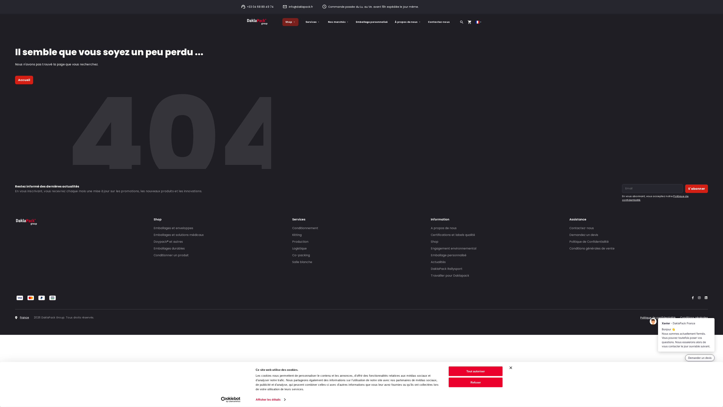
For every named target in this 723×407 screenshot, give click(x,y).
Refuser (476, 382)
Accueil (24, 80)
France (24, 317)
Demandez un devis (583, 235)
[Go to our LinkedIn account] (705, 298)
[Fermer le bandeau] (510, 367)
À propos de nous (406, 22)
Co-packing (301, 255)
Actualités (438, 262)
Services (311, 22)
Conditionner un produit (171, 255)
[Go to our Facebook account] (692, 298)
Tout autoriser (475, 371)
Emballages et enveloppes (173, 228)
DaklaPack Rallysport (446, 269)
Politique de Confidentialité (589, 241)
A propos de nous (444, 228)
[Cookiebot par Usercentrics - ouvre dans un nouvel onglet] (230, 399)
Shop (288, 22)
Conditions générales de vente (592, 248)
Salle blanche (302, 262)
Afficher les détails (268, 399)
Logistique (299, 248)
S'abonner (696, 189)
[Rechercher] (462, 22)
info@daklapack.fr (301, 7)
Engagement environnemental (453, 248)
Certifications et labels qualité (453, 235)
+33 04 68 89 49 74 (260, 7)
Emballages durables (169, 248)
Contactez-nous (439, 22)
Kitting (297, 235)
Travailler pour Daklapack (450, 275)
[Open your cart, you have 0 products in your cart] (470, 22)
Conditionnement (305, 228)
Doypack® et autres (168, 241)
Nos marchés (336, 22)
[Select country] (478, 22)
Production (300, 241)
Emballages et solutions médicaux (179, 235)
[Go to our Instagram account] (698, 298)
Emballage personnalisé (372, 22)
